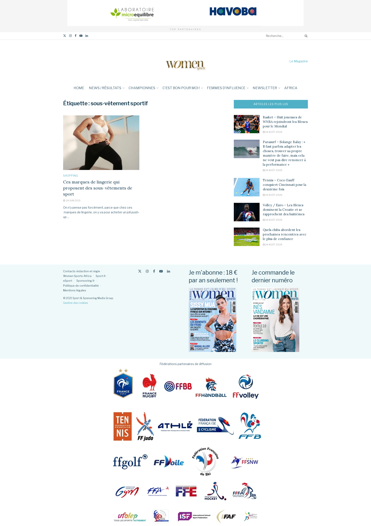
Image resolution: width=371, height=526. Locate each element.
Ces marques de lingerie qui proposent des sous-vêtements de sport (97, 188)
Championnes (142, 88)
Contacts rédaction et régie (81, 271)
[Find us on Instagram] (70, 36)
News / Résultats (105, 88)
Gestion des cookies (75, 302)
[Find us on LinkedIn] (86, 36)
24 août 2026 (273, 131)
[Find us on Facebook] (75, 36)
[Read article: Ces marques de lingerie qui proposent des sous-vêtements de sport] (101, 142)
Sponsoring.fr (85, 280)
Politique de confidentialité (81, 285)
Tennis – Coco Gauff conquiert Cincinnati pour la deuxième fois (284, 184)
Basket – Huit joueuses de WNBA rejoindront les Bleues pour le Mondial (285, 121)
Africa (290, 88)
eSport (67, 280)
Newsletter (265, 88)
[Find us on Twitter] (64, 36)
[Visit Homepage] (185, 61)
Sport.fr (101, 276)
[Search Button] (305, 36)
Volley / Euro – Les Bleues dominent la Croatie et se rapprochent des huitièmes (283, 209)
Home (79, 88)
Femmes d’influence (226, 88)
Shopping (70, 175)
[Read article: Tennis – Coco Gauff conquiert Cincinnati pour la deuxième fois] (247, 187)
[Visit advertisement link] (185, 13)
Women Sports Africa (77, 276)
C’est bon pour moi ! (181, 88)
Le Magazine (298, 61)
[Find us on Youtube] (80, 36)
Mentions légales (74, 290)
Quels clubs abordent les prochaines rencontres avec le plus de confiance (284, 234)
